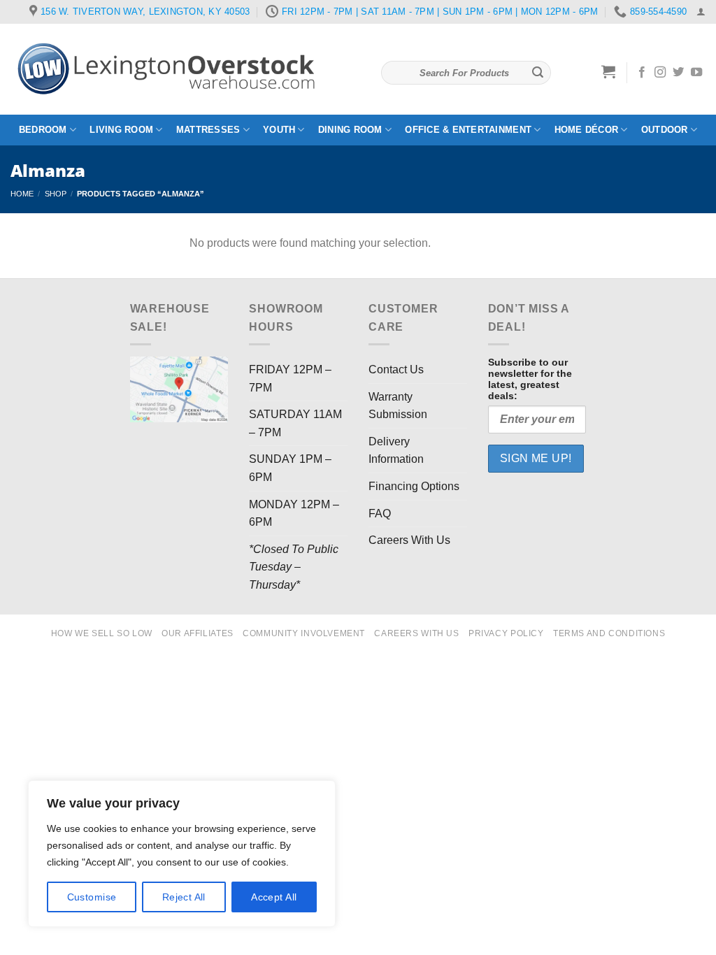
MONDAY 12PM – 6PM (294, 513)
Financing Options (413, 486)
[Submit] (538, 73)
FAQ (379, 513)
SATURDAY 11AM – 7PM (295, 423)
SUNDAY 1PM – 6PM (290, 468)
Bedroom (43, 129)
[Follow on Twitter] (678, 72)
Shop (55, 193)
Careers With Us (409, 540)
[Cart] (609, 71)
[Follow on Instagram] (660, 72)
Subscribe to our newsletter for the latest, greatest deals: (530, 379)
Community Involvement (304, 633)
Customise (92, 897)
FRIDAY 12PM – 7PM (290, 379)
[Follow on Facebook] (641, 72)
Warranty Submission (397, 406)
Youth (279, 129)
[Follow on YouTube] (696, 72)
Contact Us (396, 369)
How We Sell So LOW (101, 633)
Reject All (184, 897)
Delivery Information (396, 451)
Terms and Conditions (609, 633)
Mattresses (208, 129)
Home (22, 193)
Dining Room (350, 129)
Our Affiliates (198, 633)
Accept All (273, 897)
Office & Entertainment (468, 129)
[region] (182, 853)
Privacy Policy (506, 633)
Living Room (121, 129)
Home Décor (586, 129)
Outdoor (664, 129)
